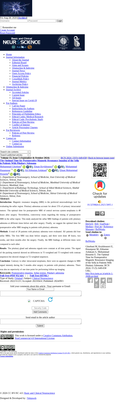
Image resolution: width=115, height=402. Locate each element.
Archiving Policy (20, 84)
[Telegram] (103, 280)
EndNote (104, 224)
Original (18, 278)
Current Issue (18, 95)
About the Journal (20, 60)
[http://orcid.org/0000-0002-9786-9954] (11, 175)
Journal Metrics (19, 81)
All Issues (16, 97)
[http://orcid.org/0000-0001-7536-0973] (49, 171)
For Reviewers (13, 130)
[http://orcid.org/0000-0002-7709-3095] (24, 167)
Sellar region (40, 273)
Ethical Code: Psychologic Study (27, 119)
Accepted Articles (20, 92)
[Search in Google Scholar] (27, 167)
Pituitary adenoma (55, 273)
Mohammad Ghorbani (10, 166)
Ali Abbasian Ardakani (36, 170)
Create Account (7, 30)
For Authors (11, 103)
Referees (16, 135)
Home (9, 54)
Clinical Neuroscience (42, 278)
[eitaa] (103, 285)
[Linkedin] (109, 280)
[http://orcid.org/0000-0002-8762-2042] (55, 167)
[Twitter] (96, 280)
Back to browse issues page (101, 158)
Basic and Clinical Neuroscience (39, 393)
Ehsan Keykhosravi (43, 166)
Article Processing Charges (25, 127)
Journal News (18, 70)
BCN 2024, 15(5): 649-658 (74, 158)
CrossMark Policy (20, 79)
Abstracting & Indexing (23, 68)
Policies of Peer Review (23, 122)
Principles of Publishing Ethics (26, 114)
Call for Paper (18, 106)
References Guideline (22, 111)
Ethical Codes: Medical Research (27, 116)
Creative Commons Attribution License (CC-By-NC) (54, 353)
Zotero (107, 234)
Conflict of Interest (21, 124)
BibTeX (89, 224)
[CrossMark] (99, 199)
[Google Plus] (96, 285)
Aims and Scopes (20, 65)
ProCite (98, 226)
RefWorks (100, 229)
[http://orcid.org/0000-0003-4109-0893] (15, 171)
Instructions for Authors (23, 108)
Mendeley (94, 234)
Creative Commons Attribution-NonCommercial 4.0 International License (44, 337)
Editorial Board (19, 62)
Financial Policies (20, 76)
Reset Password (7, 33)
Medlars (89, 226)
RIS (97, 224)
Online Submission (15, 146)
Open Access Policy (21, 73)
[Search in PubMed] (31, 167)
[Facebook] (90, 280)
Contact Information (21, 141)
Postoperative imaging (22, 273)
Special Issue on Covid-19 (24, 100)
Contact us (11, 138)
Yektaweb (31, 398)
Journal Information (15, 57)
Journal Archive (13, 89)
